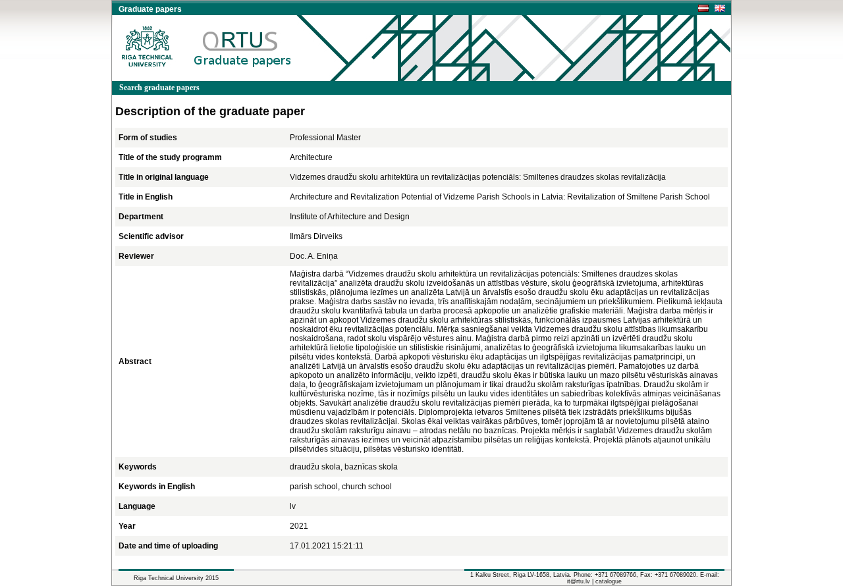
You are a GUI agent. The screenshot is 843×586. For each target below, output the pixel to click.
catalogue (608, 581)
